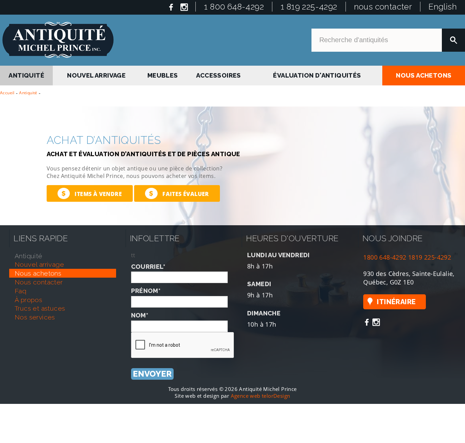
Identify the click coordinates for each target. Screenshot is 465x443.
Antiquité (28, 93)
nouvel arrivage (97, 74)
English (443, 7)
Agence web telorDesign (260, 395)
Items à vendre (92, 193)
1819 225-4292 (429, 257)
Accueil (7, 93)
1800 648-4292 (384, 257)
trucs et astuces (40, 308)
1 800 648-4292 (234, 7)
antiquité (26, 74)
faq (20, 291)
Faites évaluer (179, 193)
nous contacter (383, 7)
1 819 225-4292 (308, 7)
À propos (28, 299)
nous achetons (424, 74)
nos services (35, 317)
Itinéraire (396, 302)
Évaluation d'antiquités (316, 74)
